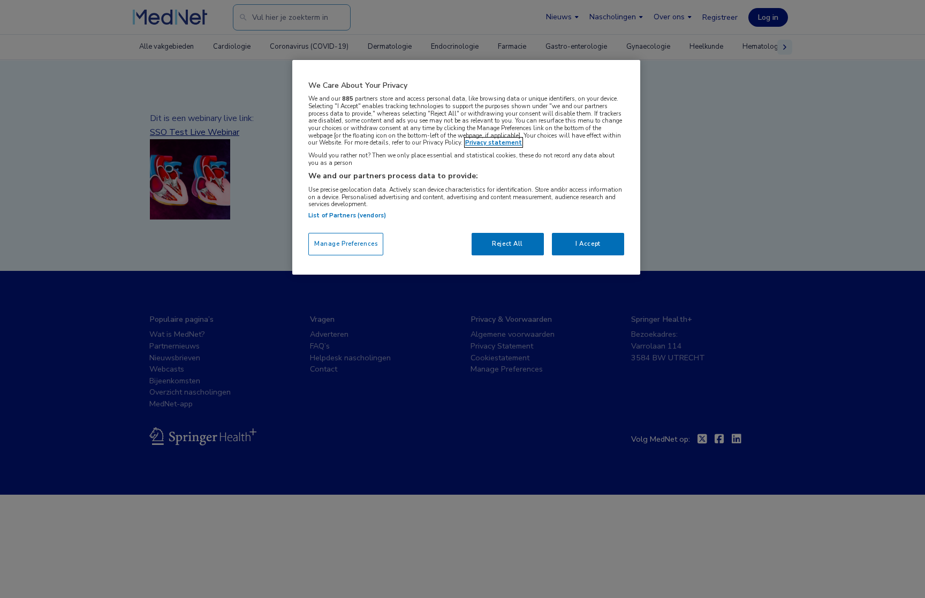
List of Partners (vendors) (347, 215)
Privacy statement (493, 142)
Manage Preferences (345, 243)
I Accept (588, 243)
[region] (466, 167)
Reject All (507, 243)
